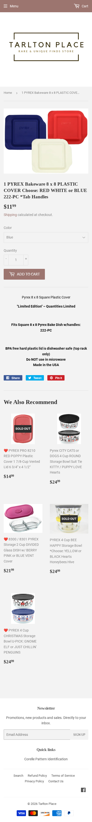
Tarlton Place (47, 804)
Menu (14, 6)
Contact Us (56, 781)
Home (8, 93)
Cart (84, 6)
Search (18, 775)
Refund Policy (37, 775)
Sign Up (79, 735)
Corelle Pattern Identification (46, 759)
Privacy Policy (34, 781)
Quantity (10, 250)
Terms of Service (63, 775)
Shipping (10, 215)
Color (8, 228)
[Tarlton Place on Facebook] (83, 791)
